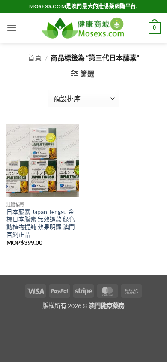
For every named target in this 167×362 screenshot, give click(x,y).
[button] (11, 27)
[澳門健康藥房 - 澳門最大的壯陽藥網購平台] (83, 28)
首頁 (35, 58)
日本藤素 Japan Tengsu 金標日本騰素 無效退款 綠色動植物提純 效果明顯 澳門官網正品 (40, 223)
